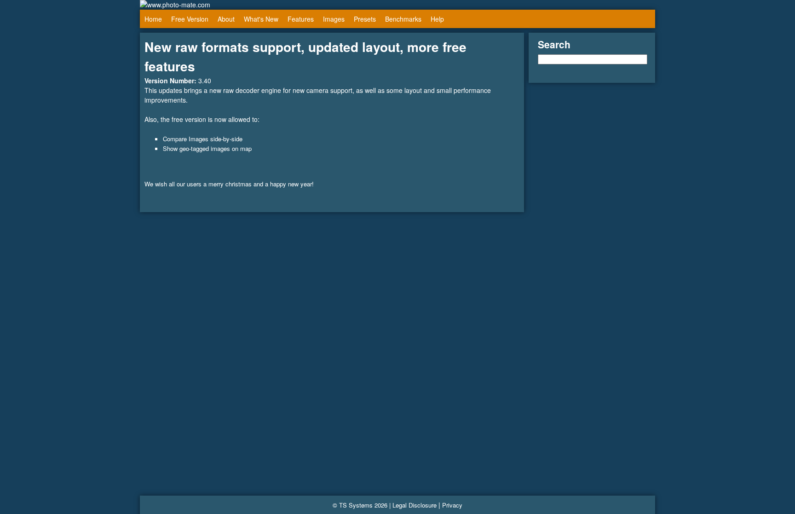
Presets (365, 18)
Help (437, 18)
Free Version (189, 18)
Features (301, 18)
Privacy (452, 505)
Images (334, 18)
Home (153, 18)
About (226, 18)
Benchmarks (403, 18)
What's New (261, 18)
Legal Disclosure (414, 505)
